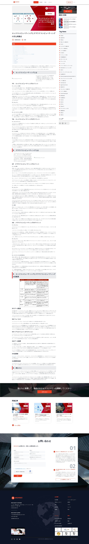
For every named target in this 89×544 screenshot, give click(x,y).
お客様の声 (70, 523)
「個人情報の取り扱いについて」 (20, 468)
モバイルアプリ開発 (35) (65, 46)
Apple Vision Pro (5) (64, 84)
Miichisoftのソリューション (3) (66, 67)
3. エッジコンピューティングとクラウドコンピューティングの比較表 (23, 54)
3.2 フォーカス (15, 56)
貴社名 (31, 450)
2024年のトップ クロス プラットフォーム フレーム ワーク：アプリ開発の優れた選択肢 (42, 415)
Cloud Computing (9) (64, 93)
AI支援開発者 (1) (63, 57)
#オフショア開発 (15, 416)
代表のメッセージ (58, 502)
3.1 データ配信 (15, 55)
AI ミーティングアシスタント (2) (66, 72)
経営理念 (56, 507)
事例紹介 (69, 518)
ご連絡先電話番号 (16, 457)
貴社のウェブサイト (33, 453)
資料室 (69, 502)
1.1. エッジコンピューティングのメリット (19, 47)
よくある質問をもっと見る (64, 479)
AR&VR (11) (62, 87)
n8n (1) (62, 69)
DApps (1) (62, 106)
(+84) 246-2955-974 (14, 507)
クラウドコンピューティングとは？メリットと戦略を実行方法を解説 (70, 19)
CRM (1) (62, 114)
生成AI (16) (62, 37)
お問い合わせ (69, 2)
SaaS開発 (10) (63, 74)
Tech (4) (62, 99)
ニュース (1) (63, 63)
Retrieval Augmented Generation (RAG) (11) (68, 76)
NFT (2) (62, 104)
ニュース (69, 507)
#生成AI (22, 416)
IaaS (13, 356)
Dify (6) (62, 35)
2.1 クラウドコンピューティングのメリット (20, 51)
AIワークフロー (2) (64, 59)
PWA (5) (62, 39)
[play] (18, 532)
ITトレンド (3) (63, 61)
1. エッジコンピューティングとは (18, 46)
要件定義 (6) (63, 95)
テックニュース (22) (64, 54)
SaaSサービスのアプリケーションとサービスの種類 (70, 24)
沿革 (55, 504)
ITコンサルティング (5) (64, 108)
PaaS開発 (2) (63, 97)
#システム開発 (19, 416)
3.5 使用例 (14, 60)
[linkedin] (17, 539)
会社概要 (56, 499)
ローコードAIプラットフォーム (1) (66, 65)
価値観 (56, 509)
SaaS (15, 356)
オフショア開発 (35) (64, 48)
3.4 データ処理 (15, 59)
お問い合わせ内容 (16, 461)
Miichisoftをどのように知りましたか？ (35, 457)
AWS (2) (62, 112)
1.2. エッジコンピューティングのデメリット (20, 48)
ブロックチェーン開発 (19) (65, 89)
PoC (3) (62, 44)
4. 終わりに (15, 63)
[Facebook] (14, 539)
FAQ (68, 509)
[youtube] (19, 539)
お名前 (15, 450)
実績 (68, 521)
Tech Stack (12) (63, 82)
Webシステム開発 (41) (64, 42)
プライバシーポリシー (74, 538)
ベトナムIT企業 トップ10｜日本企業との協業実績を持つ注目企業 (20, 415)
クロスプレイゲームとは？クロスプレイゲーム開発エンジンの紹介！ (64, 415)
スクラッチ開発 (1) (64, 91)
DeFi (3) (62, 102)
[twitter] (12, 539)
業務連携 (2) (63, 110)
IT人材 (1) (62, 52)
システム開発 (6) (63, 50)
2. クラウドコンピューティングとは (18, 50)
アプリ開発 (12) (63, 80)
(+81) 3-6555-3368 (14, 516)
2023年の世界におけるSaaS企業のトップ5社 (70, 21)
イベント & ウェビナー (72, 499)
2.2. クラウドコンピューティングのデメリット (20, 52)
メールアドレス (16, 453)
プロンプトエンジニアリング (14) (66, 78)
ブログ (69, 504)
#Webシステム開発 (37, 416)
